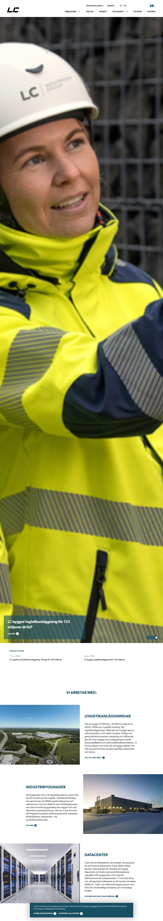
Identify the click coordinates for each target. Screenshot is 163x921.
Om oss (89, 11)
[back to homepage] (13, 10)
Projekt (103, 11)
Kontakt (151, 11)
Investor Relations (94, 6)
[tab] (148, 637)
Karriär (110, 6)
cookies (94, 906)
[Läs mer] (40, 735)
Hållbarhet (118, 11)
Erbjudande (70, 11)
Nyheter (138, 11)
